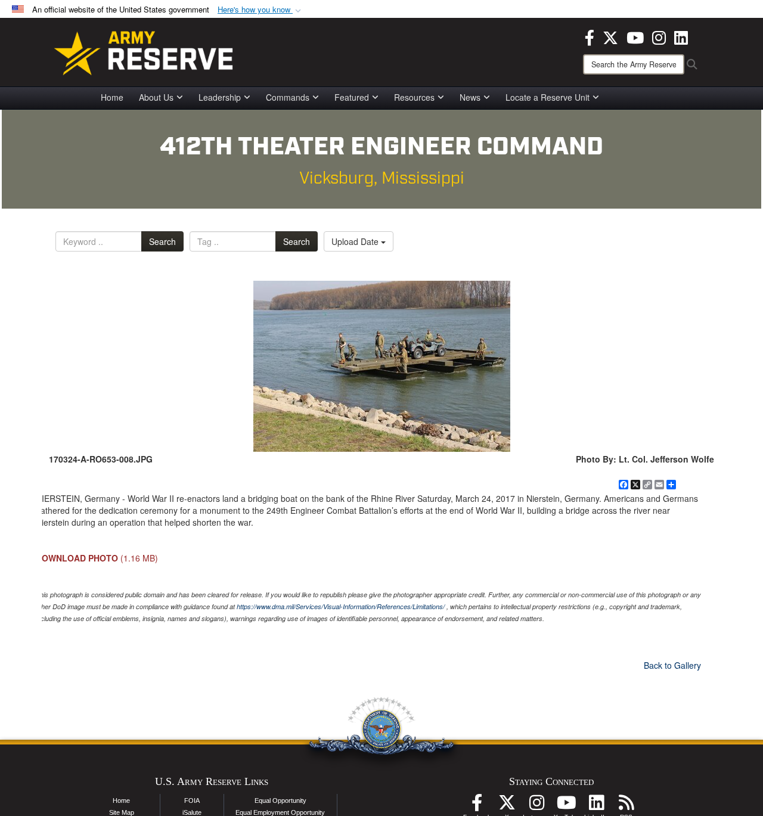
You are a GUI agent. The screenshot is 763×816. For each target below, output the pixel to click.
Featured (351, 97)
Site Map (121, 812)
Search (162, 241)
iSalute (191, 812)
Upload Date (356, 241)
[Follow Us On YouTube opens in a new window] (566, 806)
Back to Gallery (672, 665)
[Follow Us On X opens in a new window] (507, 806)
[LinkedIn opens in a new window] (681, 36)
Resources (414, 97)
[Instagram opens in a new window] (659, 36)
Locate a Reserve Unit (547, 97)
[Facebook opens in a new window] (589, 36)
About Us (156, 97)
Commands (287, 97)
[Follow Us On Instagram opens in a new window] (536, 806)
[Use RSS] (626, 806)
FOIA (192, 800)
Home (112, 97)
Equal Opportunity (280, 800)
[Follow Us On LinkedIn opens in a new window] (596, 806)
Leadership (219, 97)
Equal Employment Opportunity (280, 812)
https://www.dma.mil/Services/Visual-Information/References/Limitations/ (341, 606)
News (470, 97)
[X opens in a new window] (610, 36)
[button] (260, 10)
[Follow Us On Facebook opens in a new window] (477, 806)
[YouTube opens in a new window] (635, 36)
